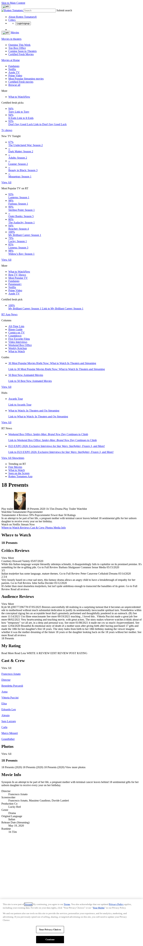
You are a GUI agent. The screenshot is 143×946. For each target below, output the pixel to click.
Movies (15, 32)
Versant (28, 904)
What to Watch (19, 96)
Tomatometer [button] (8, 515)
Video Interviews (17, 341)
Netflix (12, 69)
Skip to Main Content (13, 2)
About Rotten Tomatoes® (22, 16)
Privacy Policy (116, 904)
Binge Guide (15, 329)
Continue (50, 939)
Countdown (14, 335)
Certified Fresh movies (20, 81)
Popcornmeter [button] (42, 515)
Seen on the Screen (18, 473)
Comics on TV (16, 332)
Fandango (13, 66)
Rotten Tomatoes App (20, 476)
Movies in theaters (11, 38)
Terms (67, 904)
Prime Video (15, 75)
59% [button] (31, 515)
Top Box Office (17, 47)
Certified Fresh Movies (21, 54)
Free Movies (15, 467)
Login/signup (23, 23)
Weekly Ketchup (17, 348)
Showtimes (18, 457)
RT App (6, 314)
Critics (12, 19)
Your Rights (98, 907)
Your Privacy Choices (50, 929)
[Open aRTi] (5, 6)
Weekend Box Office (20, 345)
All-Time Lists (16, 326)
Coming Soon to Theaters (22, 51)
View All (6, 182)
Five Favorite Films (19, 338)
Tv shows (6, 130)
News (14, 314)
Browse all (14, 84)
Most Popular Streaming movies (26, 78)
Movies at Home (10, 60)
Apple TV (14, 72)
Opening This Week (19, 44)
